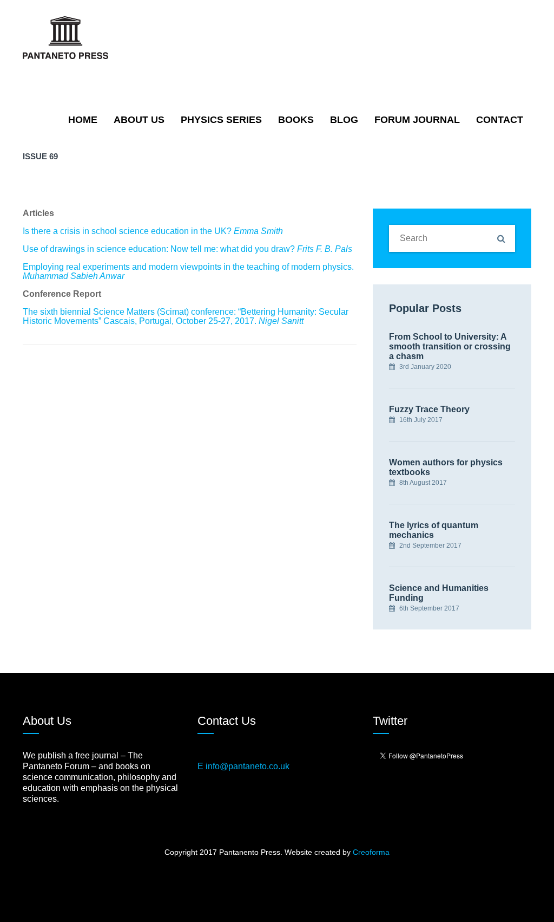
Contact (499, 119)
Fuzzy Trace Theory (429, 409)
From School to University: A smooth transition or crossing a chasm (450, 346)
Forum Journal (417, 119)
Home (82, 119)
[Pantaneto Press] (65, 37)
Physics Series (221, 119)
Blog (344, 119)
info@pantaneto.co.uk (247, 766)
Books (296, 119)
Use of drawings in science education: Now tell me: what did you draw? (187, 249)
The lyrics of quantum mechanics (433, 530)
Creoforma (371, 852)
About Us (139, 119)
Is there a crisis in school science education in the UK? (153, 231)
